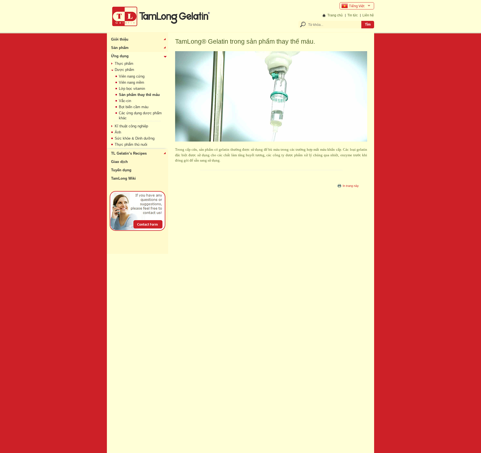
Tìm (368, 24)
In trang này (351, 185)
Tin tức (352, 15)
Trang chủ (335, 15)
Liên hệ (368, 15)
